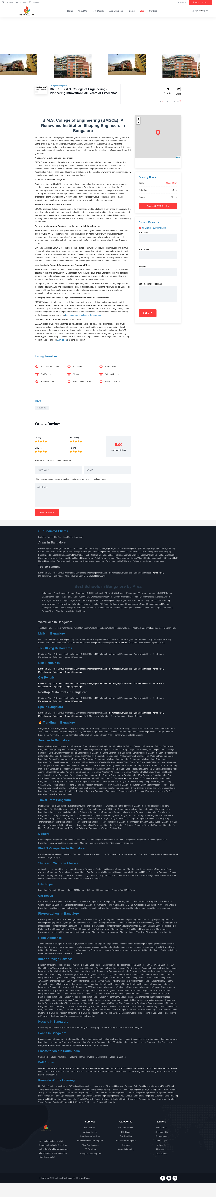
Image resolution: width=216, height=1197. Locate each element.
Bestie (165, 1089)
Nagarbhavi (151, 600)
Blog (142, 11)
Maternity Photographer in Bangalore (101, 756)
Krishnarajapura (87, 561)
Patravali (89, 1099)
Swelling (57, 1102)
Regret (173, 1089)
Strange (79, 1102)
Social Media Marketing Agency (163, 854)
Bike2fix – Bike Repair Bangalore (68, 537)
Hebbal (75, 561)
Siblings (48, 1089)
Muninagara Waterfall (88, 628)
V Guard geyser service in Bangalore (105, 950)
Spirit (87, 1102)
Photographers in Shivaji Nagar (125, 929)
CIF (138, 1068)
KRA (100, 1068)
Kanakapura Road (136, 600)
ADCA (132, 1068)
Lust (51, 1096)
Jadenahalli (96, 555)
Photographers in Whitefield (132, 932)
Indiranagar (114, 573)
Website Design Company (50, 858)
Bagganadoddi (44, 555)
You (122, 1096)
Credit (50, 1086)
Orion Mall (42, 639)
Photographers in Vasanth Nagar (75, 932)
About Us (82, 11)
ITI (91, 1071)
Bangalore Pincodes (64, 728)
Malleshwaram (124, 548)
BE (156, 1068)
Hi (39, 1086)
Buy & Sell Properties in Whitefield (145, 762)
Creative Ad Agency (47, 854)
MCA (73, 1071)
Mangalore (63, 1057)
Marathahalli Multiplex (108, 732)
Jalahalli (158, 597)
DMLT (111, 1068)
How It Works (98, 11)
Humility (151, 1093)
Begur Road (75, 600)
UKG (87, 1068)
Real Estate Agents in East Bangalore (148, 769)
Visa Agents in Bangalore (85, 778)
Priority (81, 1099)
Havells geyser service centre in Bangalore (95, 947)
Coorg (112, 1057)
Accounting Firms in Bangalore (96, 750)
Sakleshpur (43, 1057)
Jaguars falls (156, 628)
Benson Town (48, 611)
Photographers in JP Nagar (85, 923)
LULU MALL (159, 643)
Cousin (148, 1086)
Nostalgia (67, 1089)
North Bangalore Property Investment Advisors (112, 766)
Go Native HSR (53, 735)
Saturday (143, 190)
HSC (168, 1068)
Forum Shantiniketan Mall (83, 643)
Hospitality (74, 438)
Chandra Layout (63, 611)
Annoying (42, 1099)
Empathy (106, 1089)
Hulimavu (86, 604)
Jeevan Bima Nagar (152, 608)
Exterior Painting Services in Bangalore (100, 746)
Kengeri (112, 548)
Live (129, 1093)
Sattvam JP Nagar (156, 732)
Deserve (128, 1086)
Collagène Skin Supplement (60, 794)
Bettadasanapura (166, 555)
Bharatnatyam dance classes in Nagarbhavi (146, 869)
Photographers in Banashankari (52, 919)
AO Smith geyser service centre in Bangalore (85, 944)
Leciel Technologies (66, 1178)
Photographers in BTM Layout (142, 919)
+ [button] (138, 118)
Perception (43, 1096)
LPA (162, 1068)
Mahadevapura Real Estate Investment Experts (69, 766)
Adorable (159, 1096)
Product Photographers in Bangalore (65, 759)
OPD (74, 1068)
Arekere (166, 597)
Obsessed (110, 1086)
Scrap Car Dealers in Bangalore (117, 753)
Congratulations (141, 1096)
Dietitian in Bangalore (48, 746)
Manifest (86, 1089)
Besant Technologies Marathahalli (77, 735)
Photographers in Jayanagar (58, 923)
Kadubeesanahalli (153, 558)
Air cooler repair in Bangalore (51, 944)
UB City (166, 1071)
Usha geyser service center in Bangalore (69, 950)
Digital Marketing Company (69, 854)
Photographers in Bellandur (116, 919)
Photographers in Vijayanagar (105, 932)
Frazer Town (43, 552)
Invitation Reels (45, 537)
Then (170, 1086)
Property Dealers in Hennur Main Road (151, 766)
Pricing (131, 11)
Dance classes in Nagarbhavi (72, 872)
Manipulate (96, 1089)
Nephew (76, 1089)
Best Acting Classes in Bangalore (110, 869)
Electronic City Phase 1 (115, 593)
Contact (153, 11)
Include (143, 1093)
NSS (40, 1071)
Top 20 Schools (49, 566)
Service (38, 448)
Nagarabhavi (158, 561)
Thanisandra (163, 600)
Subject (142, 267)
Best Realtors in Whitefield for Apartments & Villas (106, 762)
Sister (170, 1093)
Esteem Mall (43, 643)
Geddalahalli (108, 555)
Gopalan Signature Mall (159, 639)
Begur (65, 600)
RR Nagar (46, 600)
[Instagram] (174, 1178)
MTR (118, 1071)
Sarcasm (88, 1096)
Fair (135, 1086)
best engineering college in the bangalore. (83, 315)
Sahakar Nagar (78, 611)
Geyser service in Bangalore (61, 947)
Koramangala (85, 552)
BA (173, 1068)
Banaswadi (53, 608)
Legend (132, 1089)
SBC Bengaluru (81, 728)
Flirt (91, 1093)
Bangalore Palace (46, 728)
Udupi (53, 1057)
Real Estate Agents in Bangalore (115, 769)
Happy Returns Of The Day (67, 1086)
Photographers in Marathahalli (65, 926)
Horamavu (101, 576)
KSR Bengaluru (137, 1071)
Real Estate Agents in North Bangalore (72, 772)
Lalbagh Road (167, 548)
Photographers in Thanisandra (153, 929)
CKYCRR (49, 1068)
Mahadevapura (122, 558)
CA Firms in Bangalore (122, 750)
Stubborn (52, 1099)
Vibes (158, 1089)
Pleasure (142, 1099)
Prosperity (110, 1102)
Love (93, 1102)
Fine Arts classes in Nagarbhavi (100, 872)
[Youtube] (168, 1178)
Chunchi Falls (170, 628)
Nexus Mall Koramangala (121, 639)
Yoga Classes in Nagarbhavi (97, 875)
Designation (85, 1086)
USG (93, 1068)
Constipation (68, 1096)
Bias (167, 1096)
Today (141, 183)
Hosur (135, 548)
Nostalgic (57, 1089)
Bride (151, 1096)
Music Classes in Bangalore (155, 872)
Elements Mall (102, 643)
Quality (38, 438)
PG (52, 1071)
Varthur (109, 608)
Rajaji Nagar (66, 597)
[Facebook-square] (162, 1178)
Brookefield (50, 561)
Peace (97, 1099)
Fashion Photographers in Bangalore (67, 756)
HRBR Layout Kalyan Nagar (85, 732)
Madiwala (147, 561)
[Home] (26, 11)
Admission (62, 340)
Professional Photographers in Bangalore (101, 759)
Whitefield (97, 552)
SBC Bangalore (154, 1071)
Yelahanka (133, 552)
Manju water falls (124, 628)
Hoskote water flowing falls (66, 628)
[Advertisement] (108, 35)
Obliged (105, 1099)
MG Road (143, 548)
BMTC (125, 1071)
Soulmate (62, 1099)
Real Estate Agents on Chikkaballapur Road (140, 772)
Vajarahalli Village (161, 552)
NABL (67, 1068)
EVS (125, 1068)
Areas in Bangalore (52, 542)
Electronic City (90, 548)
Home (70, 11)
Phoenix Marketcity (57, 639)
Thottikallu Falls (45, 628)
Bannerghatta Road (61, 548)
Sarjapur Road (74, 593)
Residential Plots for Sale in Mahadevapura (78, 775)
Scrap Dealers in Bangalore (145, 753)
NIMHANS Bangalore (159, 728)
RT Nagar (56, 600)
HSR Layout (168, 558)
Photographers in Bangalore (132, 756)
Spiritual (151, 1099)
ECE (118, 1068)
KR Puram (105, 600)
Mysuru (54, 558)
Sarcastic (72, 1099)
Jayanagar (103, 548)
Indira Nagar (77, 548)
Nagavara (100, 561)
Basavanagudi (44, 548)
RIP (73, 1102)
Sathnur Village (137, 555)
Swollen (171, 1099)
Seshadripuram (154, 604)
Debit (44, 1086)
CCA (80, 1068)
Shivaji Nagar (87, 558)
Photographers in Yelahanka (158, 932)
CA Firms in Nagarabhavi (144, 750)
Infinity (136, 1093)
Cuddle (108, 1096)
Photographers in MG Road (92, 926)
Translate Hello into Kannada (58, 732)
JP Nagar (90, 573)
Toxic (40, 1093)
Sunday (142, 197)
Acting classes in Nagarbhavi (51, 869)
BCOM (66, 1071)
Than (40, 1089)
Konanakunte (151, 555)
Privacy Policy (83, 1178)
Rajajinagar (154, 548)
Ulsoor (117, 597)
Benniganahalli (63, 561)
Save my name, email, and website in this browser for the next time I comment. (71, 479)
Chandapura (127, 608)
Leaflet (178, 157)
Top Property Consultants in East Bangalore (118, 775)
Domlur (95, 604)
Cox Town (167, 608)
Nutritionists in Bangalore (70, 746)
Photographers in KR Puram (111, 923)
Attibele (117, 608)
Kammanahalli (78, 608)
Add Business (116, 11)
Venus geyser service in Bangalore (138, 950)
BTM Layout (125, 561)
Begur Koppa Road (90, 600)
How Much (116, 1089)
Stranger (66, 1102)
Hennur (111, 558)
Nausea (58, 1096)
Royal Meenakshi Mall (60, 643)
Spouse (47, 1093)
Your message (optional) (150, 284)
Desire (116, 1096)
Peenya (101, 608)
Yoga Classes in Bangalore (71, 875)
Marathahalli (72, 552)
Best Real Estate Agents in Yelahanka (66, 762)
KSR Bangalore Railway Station (104, 728)
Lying (125, 1089)
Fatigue (79, 1096)
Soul (153, 1089)
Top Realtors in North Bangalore (153, 775)
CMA (79, 1071)
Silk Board (131, 890)
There (41, 1102)
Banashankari (60, 593)
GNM (40, 1068)
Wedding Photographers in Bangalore (137, 759)
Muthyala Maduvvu (141, 628)
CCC (151, 1068)
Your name (144, 232)
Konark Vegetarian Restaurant (133, 732)
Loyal (63, 1093)
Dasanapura (43, 558)
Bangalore (43, 890)
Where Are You (74, 1093)
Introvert (119, 1086)
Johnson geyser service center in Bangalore (134, 947)
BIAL (112, 1071)
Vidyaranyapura (49, 604)
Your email (144, 249)
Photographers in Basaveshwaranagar (85, 919)
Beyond (56, 1093)
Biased (173, 1096)
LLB (85, 1071)
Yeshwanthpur (64, 604)
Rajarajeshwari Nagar (136, 604)
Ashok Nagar (100, 558)
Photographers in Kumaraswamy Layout (142, 923)
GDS (144, 1068)
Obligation (115, 1099)
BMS (58, 1071)
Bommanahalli (146, 597)
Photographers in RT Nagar (66, 929)
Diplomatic (132, 1099)
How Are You (98, 1086)
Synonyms (161, 1099)
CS (105, 1068)
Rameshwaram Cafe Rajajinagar (129, 735)
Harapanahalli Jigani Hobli (115, 552)
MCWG (59, 1068)
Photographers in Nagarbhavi (119, 926)
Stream (48, 1102)
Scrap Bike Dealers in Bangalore (86, 753)
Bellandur (137, 561)
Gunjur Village (137, 558)
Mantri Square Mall (88, 639)
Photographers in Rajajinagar (146, 926)
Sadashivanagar (58, 552)
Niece (163, 1093)
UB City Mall (72, 639)
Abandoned (98, 1096)
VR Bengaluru (140, 639)
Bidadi (56, 555)
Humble (122, 1093)
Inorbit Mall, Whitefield (143, 643)
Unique (129, 1096)
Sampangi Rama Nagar (69, 558)
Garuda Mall (103, 639)
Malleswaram (80, 597)
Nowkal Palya (146, 552)
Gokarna (73, 1057)
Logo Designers (109, 854)
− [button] (138, 122)
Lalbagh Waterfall (107, 628)
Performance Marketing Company (132, 854)
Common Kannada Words (106, 1093)
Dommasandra (122, 555)
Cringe (146, 1089)
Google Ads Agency (91, 854)
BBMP (97, 1071)
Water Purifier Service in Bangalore (66, 953)
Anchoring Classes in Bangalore (80, 869)
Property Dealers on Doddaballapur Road (81, 769)
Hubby (85, 1093)
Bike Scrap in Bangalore (60, 753)
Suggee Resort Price (103, 735)
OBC (47, 1071)
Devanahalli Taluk (81, 555)
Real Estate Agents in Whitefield (105, 772)
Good (141, 1086)
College (41, 408)
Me (158, 1093)
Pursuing (101, 1102)
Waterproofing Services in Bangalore (65, 750)
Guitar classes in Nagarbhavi (129, 872)
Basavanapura (112, 561)
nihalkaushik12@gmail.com (154, 228)
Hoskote (138, 608)
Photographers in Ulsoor (49, 932)
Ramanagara (66, 555)
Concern (157, 1086)
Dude (123, 1099)
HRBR (105, 1071)
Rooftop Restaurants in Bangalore (62, 692)
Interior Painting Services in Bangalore (136, 746)
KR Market (91, 608)
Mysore (90, 1057)
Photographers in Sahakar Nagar (94, 929)
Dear (139, 1089)
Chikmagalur (101, 1057)
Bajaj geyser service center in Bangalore (125, 944)
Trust (164, 1086)
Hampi (82, 1057)
